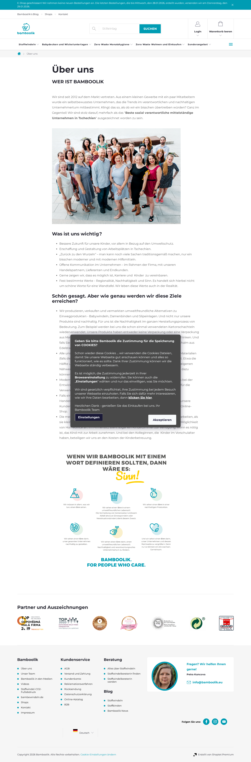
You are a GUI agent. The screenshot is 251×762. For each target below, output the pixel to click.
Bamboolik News (117, 710)
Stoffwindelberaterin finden (124, 673)
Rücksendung (72, 689)
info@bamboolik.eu (208, 682)
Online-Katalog (73, 699)
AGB (67, 668)
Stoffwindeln (115, 700)
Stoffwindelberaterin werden (119, 680)
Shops (48, 14)
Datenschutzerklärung (78, 694)
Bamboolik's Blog (28, 14)
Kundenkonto (72, 678)
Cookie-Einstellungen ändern (98, 754)
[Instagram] (215, 721)
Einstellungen (89, 417)
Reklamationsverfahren (78, 683)
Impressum (28, 712)
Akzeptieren (162, 420)
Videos (25, 683)
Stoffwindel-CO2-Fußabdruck (31, 690)
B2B (66, 704)
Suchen (150, 29)
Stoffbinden (114, 705)
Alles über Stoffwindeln (121, 668)
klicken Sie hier (140, 397)
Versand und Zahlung (77, 673)
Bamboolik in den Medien (36, 678)
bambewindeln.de (32, 697)
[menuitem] (29, 44)
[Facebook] (206, 721)
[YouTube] (224, 721)
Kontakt (63, 14)
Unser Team (28, 673)
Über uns (26, 668)
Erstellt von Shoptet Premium (216, 754)
